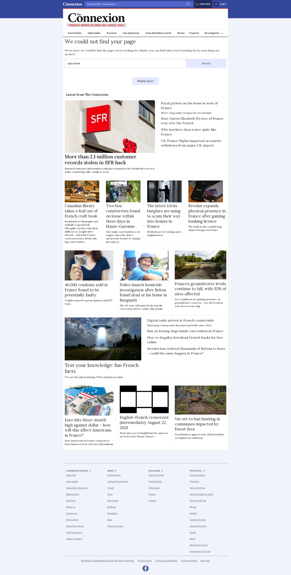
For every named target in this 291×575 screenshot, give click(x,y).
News (110, 471)
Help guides (72, 481)
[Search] (187, 4)
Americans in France (200, 551)
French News (74, 33)
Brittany (111, 507)
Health (193, 513)
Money (181, 33)
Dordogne (112, 513)
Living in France (198, 519)
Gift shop (70, 500)
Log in (223, 4)
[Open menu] (215, 33)
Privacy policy (145, 560)
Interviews (154, 488)
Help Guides (94, 33)
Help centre (72, 519)
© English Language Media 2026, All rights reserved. (107, 560)
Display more (145, 81)
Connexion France (77, 471)
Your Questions (131, 33)
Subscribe (205, 4)
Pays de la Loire (115, 526)
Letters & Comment (117, 481)
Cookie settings (189, 560)
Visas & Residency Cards (158, 33)
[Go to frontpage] (96, 20)
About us (70, 507)
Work (192, 539)
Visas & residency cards (201, 494)
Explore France (156, 475)
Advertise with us (75, 526)
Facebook (145, 569)
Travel (110, 488)
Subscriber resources (76, 488)
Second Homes (197, 488)
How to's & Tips (198, 500)
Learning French (198, 526)
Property (194, 33)
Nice (109, 519)
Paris (109, 494)
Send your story (74, 532)
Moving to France (199, 545)
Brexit (193, 532)
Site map (205, 560)
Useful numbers (74, 539)
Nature (152, 494)
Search (206, 63)
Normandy (112, 500)
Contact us (71, 513)
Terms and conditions (166, 560)
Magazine (154, 471)
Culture (152, 500)
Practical (111, 33)
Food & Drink (155, 481)
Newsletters (72, 494)
